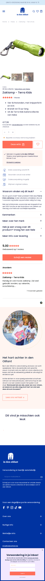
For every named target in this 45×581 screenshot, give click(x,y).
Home (4, 22)
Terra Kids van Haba (22, 89)
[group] (22, 246)
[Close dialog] (42, 550)
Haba (13, 22)
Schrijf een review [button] (22, 257)
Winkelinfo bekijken (13, 162)
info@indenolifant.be (10, 546)
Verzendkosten (17, 125)
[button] (21, 97)
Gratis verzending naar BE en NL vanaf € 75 (22, 2)
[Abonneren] (41, 477)
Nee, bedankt (22, 577)
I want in (22, 573)
